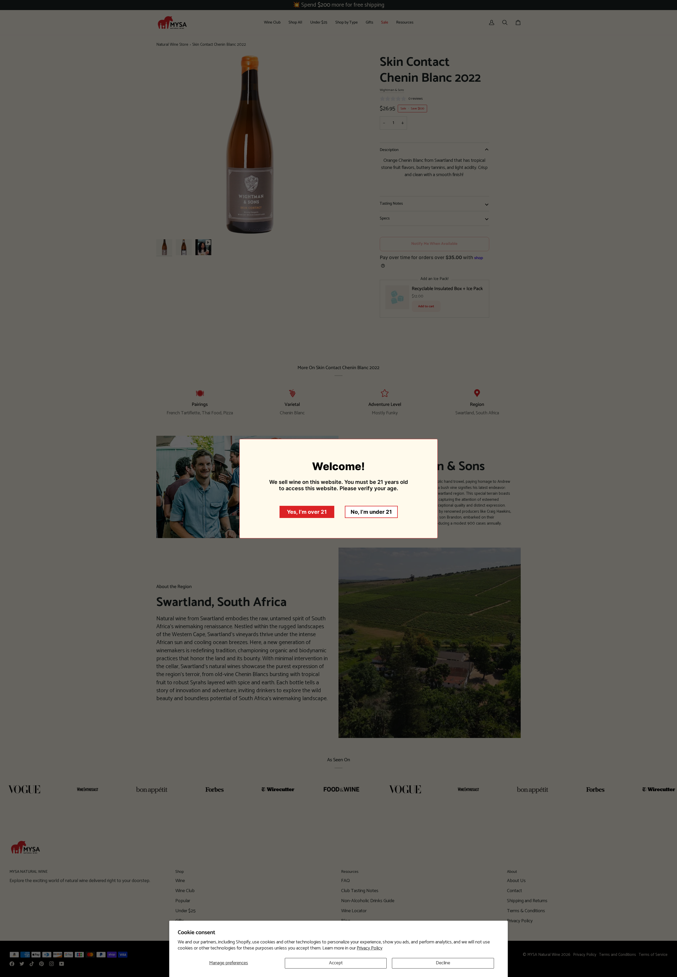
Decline (443, 963)
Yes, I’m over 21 (307, 512)
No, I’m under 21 (371, 512)
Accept (336, 963)
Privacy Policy (369, 948)
